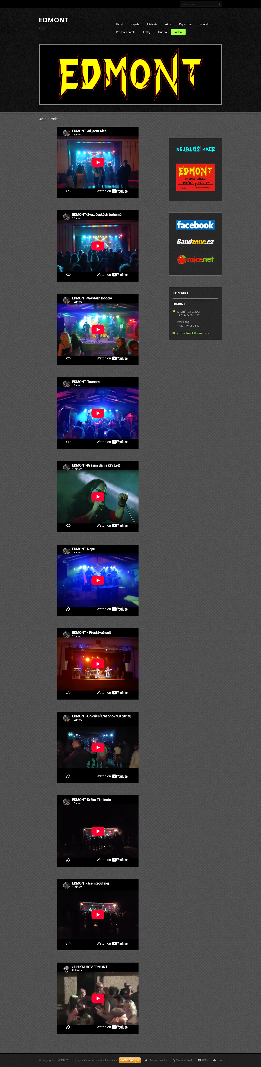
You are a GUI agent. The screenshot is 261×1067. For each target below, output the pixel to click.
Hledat (219, 4)
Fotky (146, 32)
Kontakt (205, 24)
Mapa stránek (184, 1060)
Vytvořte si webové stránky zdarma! (98, 1060)
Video (178, 32)
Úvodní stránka (158, 1060)
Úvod (119, 24)
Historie (152, 24)
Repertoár (185, 24)
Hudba (162, 32)
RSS (205, 1060)
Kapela (135, 24)
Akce (168, 24)
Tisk (219, 1060)
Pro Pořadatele (125, 32)
